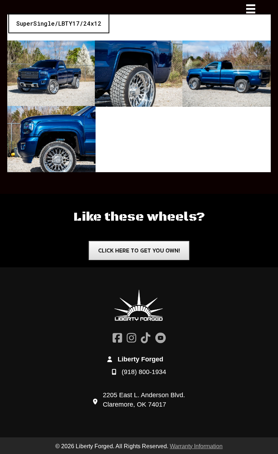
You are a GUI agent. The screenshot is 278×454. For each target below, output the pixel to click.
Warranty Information (196, 446)
